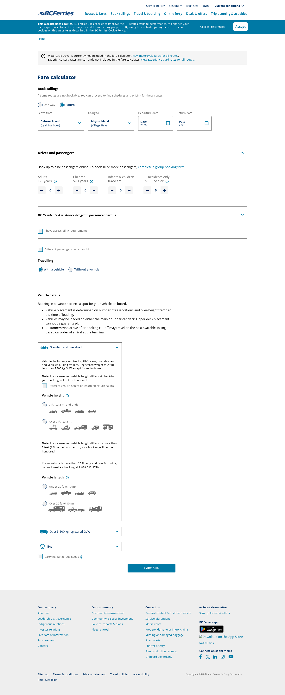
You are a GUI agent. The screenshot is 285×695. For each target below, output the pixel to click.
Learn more (206, 642)
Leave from (45, 113)
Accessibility (141, 674)
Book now (192, 6)
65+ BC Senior (153, 181)
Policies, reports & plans (107, 624)
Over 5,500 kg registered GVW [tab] (69, 532)
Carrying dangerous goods (62, 556)
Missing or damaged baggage (164, 635)
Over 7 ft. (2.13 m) (60, 421)
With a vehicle (54, 269)
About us (43, 613)
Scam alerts (153, 640)
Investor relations (49, 629)
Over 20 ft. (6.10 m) (61, 503)
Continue (151, 568)
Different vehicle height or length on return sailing (81, 386)
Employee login (48, 680)
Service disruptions (157, 618)
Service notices (156, 6)
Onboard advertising (158, 656)
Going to (93, 113)
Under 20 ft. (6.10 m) (62, 486)
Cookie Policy (116, 30)
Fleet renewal (100, 629)
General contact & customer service (168, 613)
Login (205, 6)
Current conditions (228, 6)
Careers (43, 646)
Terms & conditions (65, 674)
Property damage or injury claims (167, 629)
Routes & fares (96, 13)
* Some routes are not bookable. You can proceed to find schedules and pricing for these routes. (100, 95)
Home (41, 39)
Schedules (176, 6)
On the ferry (173, 13)
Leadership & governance (54, 618)
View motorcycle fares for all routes (155, 55)
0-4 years (114, 181)
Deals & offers (196, 13)
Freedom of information (53, 635)
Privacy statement (94, 674)
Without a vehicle (86, 269)
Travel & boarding (147, 13)
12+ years (45, 181)
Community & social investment (112, 618)
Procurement (46, 640)
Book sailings (120, 13)
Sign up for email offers (214, 613)
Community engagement (108, 613)
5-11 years (80, 181)
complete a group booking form (161, 167)
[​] (208, 658)
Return (70, 105)
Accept (240, 26)
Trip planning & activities (229, 13)
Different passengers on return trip (68, 249)
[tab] (61, 123)
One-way (49, 105)
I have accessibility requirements (66, 230)
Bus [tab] (49, 546)
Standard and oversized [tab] (65, 347)
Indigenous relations (51, 624)
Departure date (148, 113)
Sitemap (43, 674)
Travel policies (119, 674)
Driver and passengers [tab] (56, 152)
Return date (184, 113)
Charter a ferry (155, 646)
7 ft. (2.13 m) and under (64, 404)
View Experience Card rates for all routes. (168, 59)
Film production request (161, 651)
